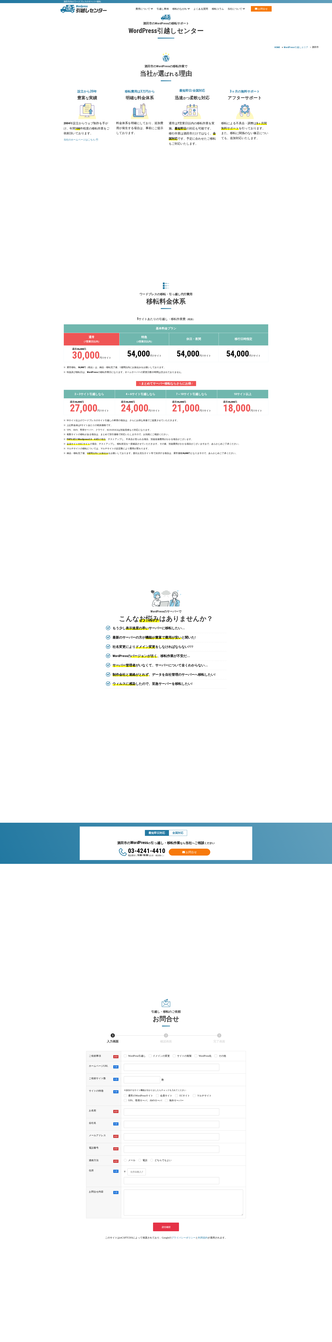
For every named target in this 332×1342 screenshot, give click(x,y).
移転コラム (218, 8)
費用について (143, 8)
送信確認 (166, 1227)
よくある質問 (200, 8)
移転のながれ (180, 8)
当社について (235, 8)
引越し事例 (163, 8)
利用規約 (203, 1237)
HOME (277, 47)
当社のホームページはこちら (80, 139)
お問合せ (262, 8)
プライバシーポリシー (183, 1237)
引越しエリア (296, 47)
